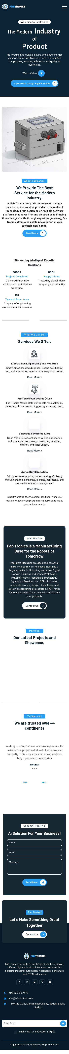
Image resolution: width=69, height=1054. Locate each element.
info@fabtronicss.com (21, 998)
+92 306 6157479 (18, 993)
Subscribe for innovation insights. (37, 1031)
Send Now (32, 882)
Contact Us (31, 606)
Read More (33, 377)
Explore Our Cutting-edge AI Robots (32, 83)
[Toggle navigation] (64, 6)
